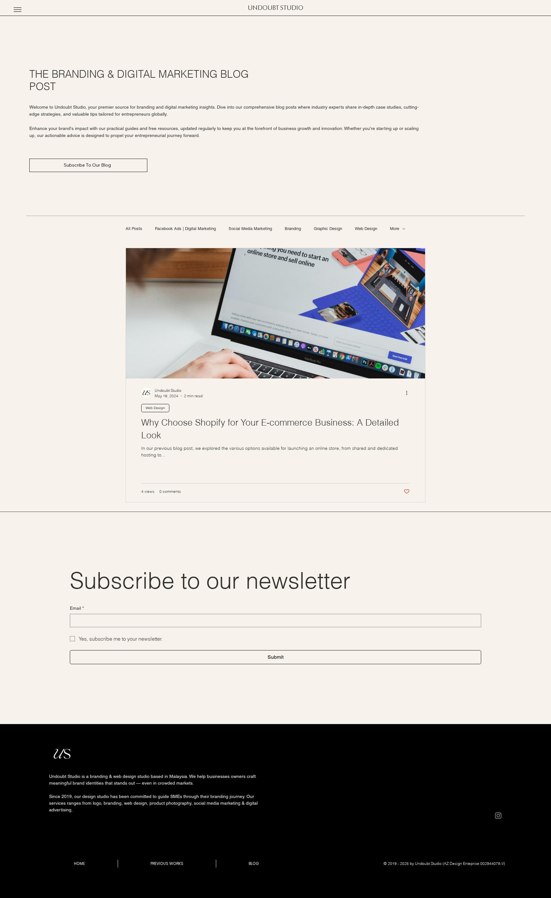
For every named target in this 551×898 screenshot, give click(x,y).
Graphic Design (328, 228)
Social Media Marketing (250, 228)
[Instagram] (498, 815)
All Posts (134, 228)
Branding (293, 228)
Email (77, 608)
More (394, 228)
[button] (17, 9)
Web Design (366, 228)
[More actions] (409, 393)
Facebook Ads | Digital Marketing (185, 228)
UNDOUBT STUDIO (275, 8)
